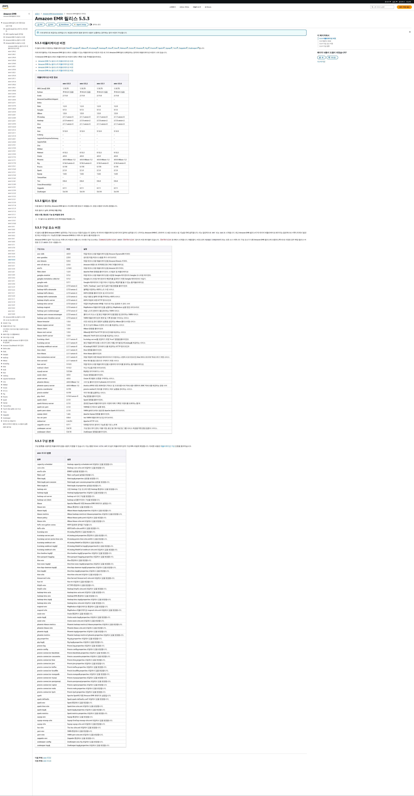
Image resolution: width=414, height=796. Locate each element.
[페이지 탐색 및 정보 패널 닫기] (409, 32)
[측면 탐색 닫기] (29, 14)
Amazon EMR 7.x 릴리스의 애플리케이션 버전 (55, 61)
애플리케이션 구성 (167, 446)
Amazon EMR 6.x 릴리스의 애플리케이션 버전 (55, 64)
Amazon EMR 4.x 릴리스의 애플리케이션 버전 (55, 70)
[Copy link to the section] (33, 43)
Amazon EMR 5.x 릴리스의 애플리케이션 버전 (55, 67)
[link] (76, 14)
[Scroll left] (168, 7)
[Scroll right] (213, 7)
